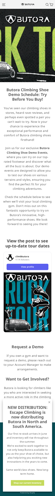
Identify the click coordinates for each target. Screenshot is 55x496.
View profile (27, 266)
